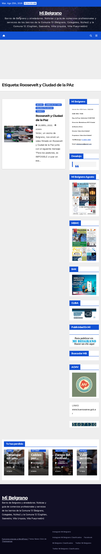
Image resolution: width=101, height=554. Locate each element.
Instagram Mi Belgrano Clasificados (67, 537)
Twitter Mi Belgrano (83, 543)
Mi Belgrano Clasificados (62, 543)
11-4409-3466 (86, 139)
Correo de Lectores (53, 105)
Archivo (39, 105)
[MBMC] (84, 244)
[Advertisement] (50, 59)
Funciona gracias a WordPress (15, 539)
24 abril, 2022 (45, 125)
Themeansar (7, 541)
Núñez (9, 450)
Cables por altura (36, 458)
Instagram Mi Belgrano (61, 532)
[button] (91, 35)
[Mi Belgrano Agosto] (84, 198)
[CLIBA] (84, 313)
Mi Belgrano (50, 13)
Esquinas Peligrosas (44, 108)
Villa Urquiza (61, 450)
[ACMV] (84, 384)
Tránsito (40, 111)
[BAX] (84, 284)
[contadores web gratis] (84, 424)
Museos (83, 450)
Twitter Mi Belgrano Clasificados (65, 549)
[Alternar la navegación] (96, 35)
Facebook (88, 537)
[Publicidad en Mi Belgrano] (84, 341)
